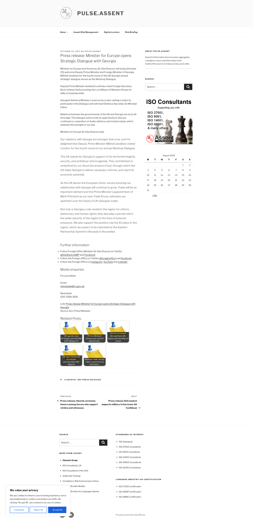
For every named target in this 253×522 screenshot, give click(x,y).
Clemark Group (70, 460)
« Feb (154, 195)
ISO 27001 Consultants (130, 447)
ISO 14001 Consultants (130, 457)
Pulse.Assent (100, 13)
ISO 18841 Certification (130, 497)
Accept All (57, 510)
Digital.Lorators (111, 32)
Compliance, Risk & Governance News (81, 481)
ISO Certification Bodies (74, 486)
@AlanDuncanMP (69, 254)
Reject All (38, 510)
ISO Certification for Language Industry (81, 491)
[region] (38, 500)
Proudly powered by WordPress (130, 515)
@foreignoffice (107, 258)
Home (63, 32)
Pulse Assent (93, 51)
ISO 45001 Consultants (130, 462)
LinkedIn (122, 261)
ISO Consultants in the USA (75, 470)
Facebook (89, 254)
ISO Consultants (70, 465)
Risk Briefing (131, 32)
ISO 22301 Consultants (130, 467)
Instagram (96, 261)
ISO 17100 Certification (130, 486)
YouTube (108, 261)
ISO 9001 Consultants (129, 452)
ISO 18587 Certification (130, 491)
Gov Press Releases (89, 380)
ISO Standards (126, 441)
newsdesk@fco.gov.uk (72, 286)
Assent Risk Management (85, 32)
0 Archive (70, 380)
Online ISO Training (71, 476)
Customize (19, 510)
